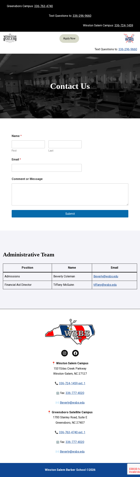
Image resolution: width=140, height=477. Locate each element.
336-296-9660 (82, 15)
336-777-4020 (75, 393)
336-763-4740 (43, 6)
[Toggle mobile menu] (6, 49)
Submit (70, 213)
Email (16, 159)
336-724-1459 (123, 25)
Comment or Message (27, 179)
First (14, 150)
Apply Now (69, 38)
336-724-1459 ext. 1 (72, 383)
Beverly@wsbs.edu (106, 276)
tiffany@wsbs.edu (105, 284)
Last (50, 150)
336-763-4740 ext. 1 (72, 432)
